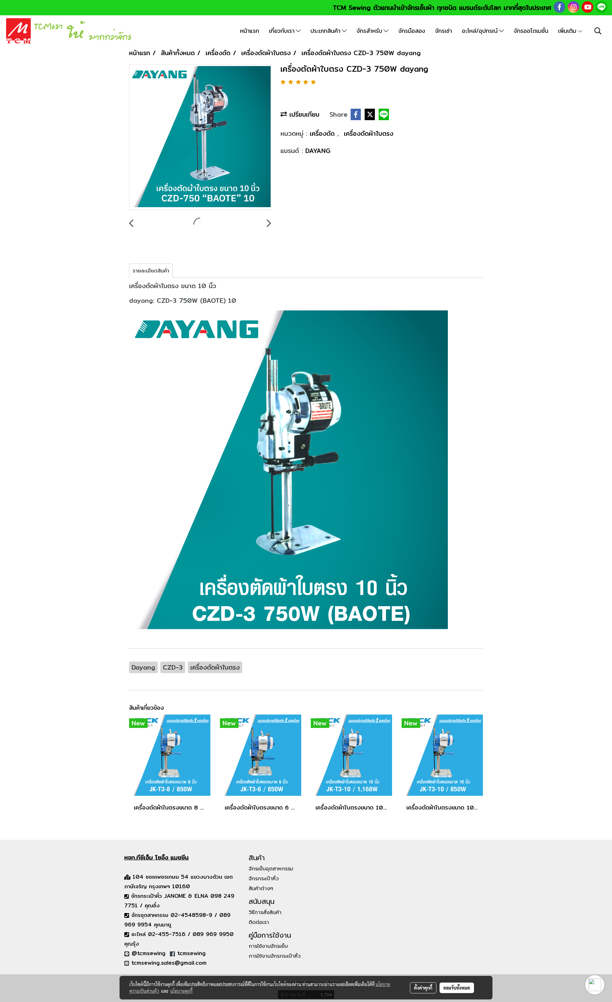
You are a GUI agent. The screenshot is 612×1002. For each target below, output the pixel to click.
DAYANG (317, 151)
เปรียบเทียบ (303, 114)
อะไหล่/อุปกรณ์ (480, 30)
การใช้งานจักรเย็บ (268, 946)
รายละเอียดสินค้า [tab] (151, 271)
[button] (598, 31)
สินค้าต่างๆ (261, 888)
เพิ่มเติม (568, 30)
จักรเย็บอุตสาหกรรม (271, 869)
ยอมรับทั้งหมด (456, 988)
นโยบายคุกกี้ (181, 991)
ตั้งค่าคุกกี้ (423, 988)
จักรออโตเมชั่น (531, 30)
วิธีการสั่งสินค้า (265, 912)
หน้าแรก (249, 30)
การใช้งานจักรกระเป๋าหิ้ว (275, 956)
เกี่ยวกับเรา (282, 30)
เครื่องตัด (323, 133)
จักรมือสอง (411, 30)
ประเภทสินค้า (326, 30)
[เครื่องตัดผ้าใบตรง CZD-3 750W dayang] (200, 137)
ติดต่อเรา (259, 922)
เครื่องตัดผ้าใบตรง (368, 133)
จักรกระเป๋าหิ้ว (264, 878)
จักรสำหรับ (370, 30)
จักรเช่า (443, 30)
